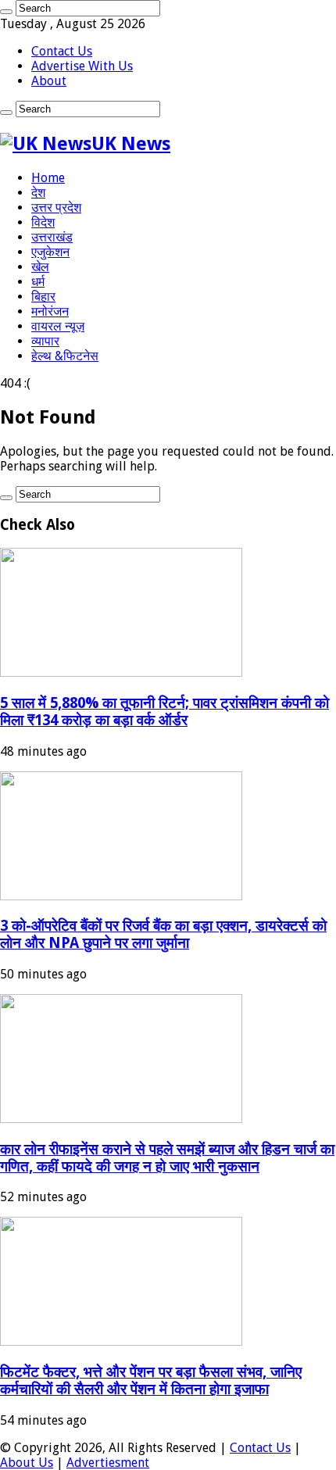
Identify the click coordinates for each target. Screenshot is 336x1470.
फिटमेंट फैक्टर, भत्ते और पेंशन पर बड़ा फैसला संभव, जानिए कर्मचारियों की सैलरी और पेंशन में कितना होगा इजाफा (151, 1380)
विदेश (43, 222)
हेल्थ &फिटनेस (64, 356)
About (48, 80)
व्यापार (45, 341)
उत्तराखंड (52, 237)
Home (48, 177)
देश (38, 192)
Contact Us (61, 51)
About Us (26, 1462)
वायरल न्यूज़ (57, 326)
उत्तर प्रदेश (56, 207)
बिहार (43, 296)
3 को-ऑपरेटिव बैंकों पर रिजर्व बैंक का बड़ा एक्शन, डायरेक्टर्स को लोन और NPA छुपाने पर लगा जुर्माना (163, 934)
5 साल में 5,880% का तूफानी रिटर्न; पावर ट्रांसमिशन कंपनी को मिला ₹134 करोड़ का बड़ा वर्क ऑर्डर (164, 711)
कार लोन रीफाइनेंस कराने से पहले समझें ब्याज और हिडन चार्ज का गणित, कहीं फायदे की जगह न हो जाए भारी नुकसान (167, 1158)
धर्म (38, 281)
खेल (40, 266)
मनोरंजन (50, 311)
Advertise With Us (82, 66)
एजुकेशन (50, 252)
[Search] (6, 11)
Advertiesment (107, 1462)
